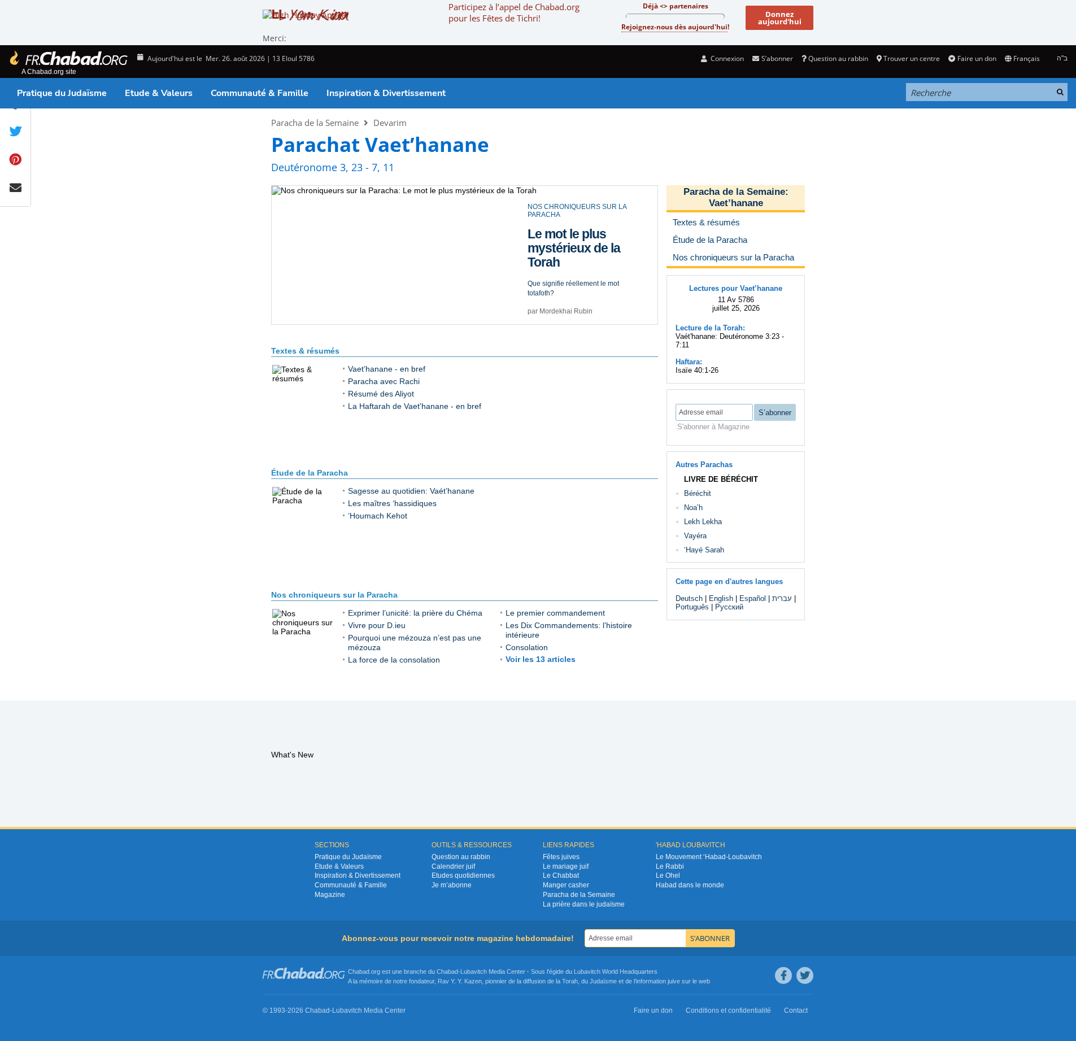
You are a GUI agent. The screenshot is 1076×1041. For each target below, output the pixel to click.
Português (692, 607)
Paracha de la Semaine (315, 122)
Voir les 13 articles (541, 659)
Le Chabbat (561, 875)
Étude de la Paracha (309, 472)
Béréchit (697, 493)
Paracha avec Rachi (384, 381)
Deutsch (689, 598)
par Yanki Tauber (554, 303)
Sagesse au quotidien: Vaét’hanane (411, 490)
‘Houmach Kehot (377, 515)
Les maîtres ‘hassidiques (392, 503)
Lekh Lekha (703, 521)
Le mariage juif (566, 866)
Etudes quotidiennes (463, 875)
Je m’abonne (452, 885)
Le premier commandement (555, 612)
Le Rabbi (670, 866)
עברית (782, 598)
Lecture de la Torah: (710, 328)
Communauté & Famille (259, 93)
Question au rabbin (838, 58)
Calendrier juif (453, 866)
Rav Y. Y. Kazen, (460, 981)
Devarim (390, 122)
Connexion (726, 58)
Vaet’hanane (736, 203)
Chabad (447, 971)
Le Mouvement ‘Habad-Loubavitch (709, 857)
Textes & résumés (305, 350)
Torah (570, 981)
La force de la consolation (394, 659)
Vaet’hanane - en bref (386, 368)
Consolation (527, 647)
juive (674, 981)
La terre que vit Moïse (570, 233)
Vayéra (695, 536)
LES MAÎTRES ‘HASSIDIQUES (575, 207)
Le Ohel (668, 875)
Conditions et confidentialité (728, 1010)
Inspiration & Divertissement (386, 93)
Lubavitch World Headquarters (615, 971)
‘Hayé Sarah (704, 550)
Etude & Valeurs (159, 93)
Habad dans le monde (690, 885)
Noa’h (693, 507)
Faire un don (976, 58)
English (721, 598)
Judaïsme (603, 981)
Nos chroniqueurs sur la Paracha (334, 594)
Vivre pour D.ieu (377, 625)
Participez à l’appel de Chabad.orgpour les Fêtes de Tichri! (514, 12)
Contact (796, 1010)
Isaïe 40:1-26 (697, 370)
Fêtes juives (561, 857)
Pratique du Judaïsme (62, 93)
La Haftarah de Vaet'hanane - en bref (414, 406)
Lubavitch (473, 971)
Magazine (330, 895)
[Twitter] (804, 975)
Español (752, 598)
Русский (729, 607)
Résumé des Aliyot (381, 393)
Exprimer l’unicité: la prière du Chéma (415, 612)
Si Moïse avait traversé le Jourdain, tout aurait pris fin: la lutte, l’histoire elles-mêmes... (581, 271)
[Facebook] (783, 975)
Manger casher (566, 885)
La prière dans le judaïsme (584, 904)
